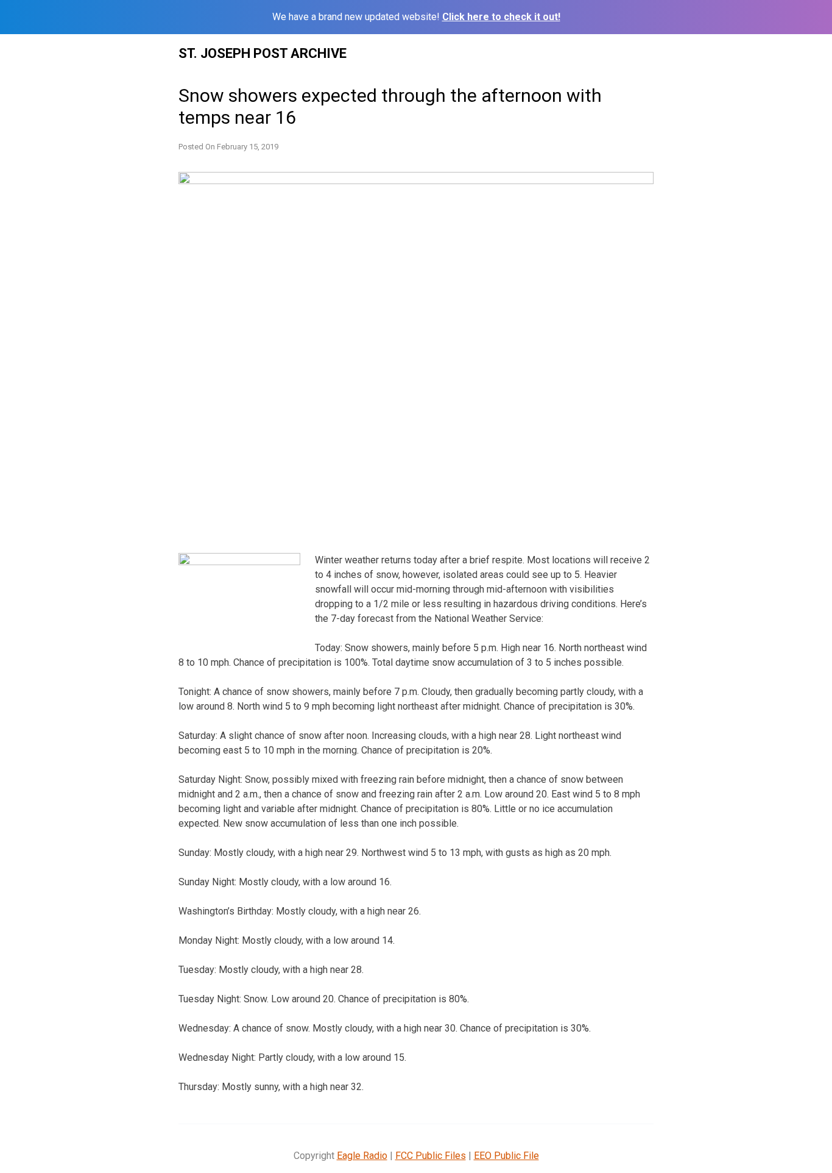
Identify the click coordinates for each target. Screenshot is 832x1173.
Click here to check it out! (501, 17)
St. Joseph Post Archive (262, 53)
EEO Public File (506, 1155)
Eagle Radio (362, 1155)
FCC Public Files (430, 1155)
